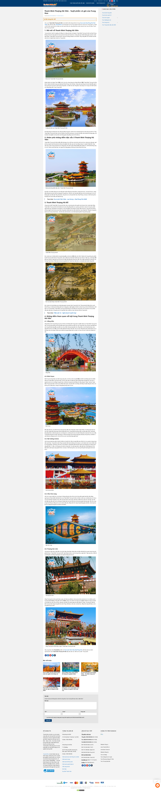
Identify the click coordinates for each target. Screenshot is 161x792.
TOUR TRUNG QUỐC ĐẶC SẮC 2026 (77, 3)
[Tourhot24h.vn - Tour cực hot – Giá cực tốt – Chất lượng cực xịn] (50, 4)
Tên (46, 711)
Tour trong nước (100, 3)
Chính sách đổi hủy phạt (67, 761)
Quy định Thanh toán (66, 771)
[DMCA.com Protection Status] (80, 790)
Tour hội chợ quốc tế (106, 15)
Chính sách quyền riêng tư (68, 764)
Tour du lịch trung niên (107, 12)
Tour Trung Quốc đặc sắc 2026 (109, 24)
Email (64, 711)
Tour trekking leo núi (106, 20)
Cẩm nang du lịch (111, 3)
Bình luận (46, 700)
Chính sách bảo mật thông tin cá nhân (70, 756)
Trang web (83, 711)
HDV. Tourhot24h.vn (59, 15)
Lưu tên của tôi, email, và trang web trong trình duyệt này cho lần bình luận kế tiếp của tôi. (65, 717)
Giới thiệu (64, 769)
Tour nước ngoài (90, 3)
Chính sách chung (66, 759)
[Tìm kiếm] (117, 1)
